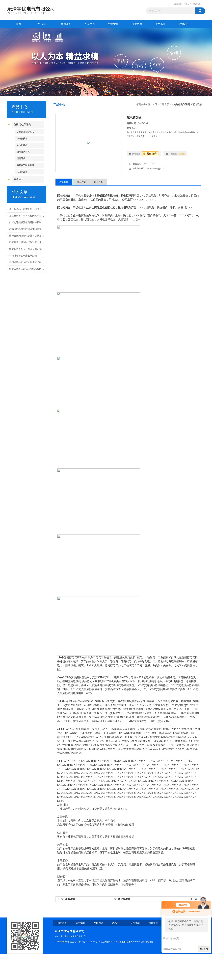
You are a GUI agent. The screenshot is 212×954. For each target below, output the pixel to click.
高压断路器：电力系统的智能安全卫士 (27, 216)
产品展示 (164, 104)
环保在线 (140, 942)
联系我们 (197, 4)
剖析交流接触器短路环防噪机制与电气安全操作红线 (27, 222)
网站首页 (62, 923)
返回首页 (178, 4)
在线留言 (187, 4)
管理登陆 (149, 942)
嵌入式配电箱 (124, 899)
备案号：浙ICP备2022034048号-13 (85, 942)
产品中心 (90, 24)
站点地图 (122, 942)
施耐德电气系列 (22, 124)
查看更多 (19, 179)
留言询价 (98, 182)
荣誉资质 (137, 24)
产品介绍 (64, 182)
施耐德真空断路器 (25, 132)
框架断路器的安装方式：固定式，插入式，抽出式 (27, 249)
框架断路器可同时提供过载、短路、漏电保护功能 (27, 242)
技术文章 (113, 24)
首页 (18, 24)
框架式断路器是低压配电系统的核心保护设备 (27, 269)
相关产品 (81, 182)
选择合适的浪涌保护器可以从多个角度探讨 (27, 235)
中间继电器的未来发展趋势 (23, 255)
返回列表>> (194, 899)
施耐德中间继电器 (25, 165)
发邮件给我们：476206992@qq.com (147, 168)
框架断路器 (22, 171)
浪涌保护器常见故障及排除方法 (25, 229)
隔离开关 (21, 158)
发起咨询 (204, 949)
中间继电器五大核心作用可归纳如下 (27, 262)
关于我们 (42, 24)
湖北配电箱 (70, 899)
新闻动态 (66, 24)
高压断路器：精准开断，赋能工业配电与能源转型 (27, 209)
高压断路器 (22, 145)
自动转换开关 (23, 152)
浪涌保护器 (22, 138)
